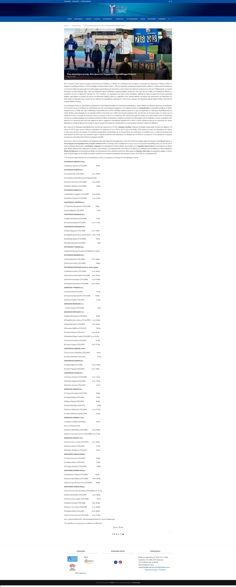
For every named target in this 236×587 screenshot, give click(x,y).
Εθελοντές (75, 1)
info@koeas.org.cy (148, 565)
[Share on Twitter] (114, 534)
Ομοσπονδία (78, 19)
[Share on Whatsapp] (118, 534)
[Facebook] (169, 1)
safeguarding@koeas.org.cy (146, 567)
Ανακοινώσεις (76, 25)
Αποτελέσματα (107, 19)
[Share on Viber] (121, 534)
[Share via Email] (123, 534)
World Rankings (86, 1)
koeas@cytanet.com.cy (163, 567)
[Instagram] (171, 1)
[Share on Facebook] (112, 534)
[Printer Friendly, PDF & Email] (118, 527)
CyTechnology (136, 582)
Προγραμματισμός (132, 19)
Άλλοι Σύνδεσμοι (80, 573)
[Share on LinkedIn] (116, 534)
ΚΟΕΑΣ (112, 582)
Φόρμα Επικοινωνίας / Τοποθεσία (155, 570)
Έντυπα (142, 19)
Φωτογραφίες (152, 19)
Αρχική (69, 19)
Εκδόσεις (88, 19)
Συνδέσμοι (67, 1)
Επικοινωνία (161, 19)
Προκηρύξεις (120, 19)
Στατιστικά (97, 19)
